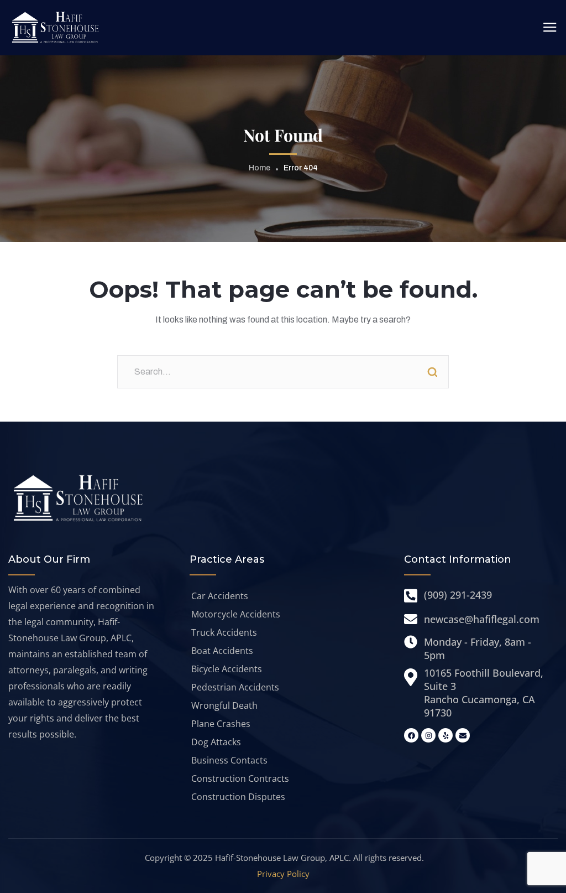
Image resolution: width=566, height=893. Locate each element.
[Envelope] (462, 735)
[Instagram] (428, 735)
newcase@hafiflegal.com (481, 619)
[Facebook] (411, 735)
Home (259, 168)
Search (432, 371)
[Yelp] (445, 735)
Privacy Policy (283, 873)
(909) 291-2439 (458, 594)
